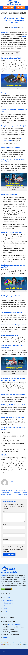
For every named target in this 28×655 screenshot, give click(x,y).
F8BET (24, 36)
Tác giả (5, 611)
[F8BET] (14, 3)
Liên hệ (5, 608)
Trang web (5, 539)
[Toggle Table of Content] (16, 53)
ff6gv (21, 27)
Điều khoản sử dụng (8, 600)
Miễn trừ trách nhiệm (8, 606)
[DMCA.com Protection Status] (6, 589)
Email (5, 532)
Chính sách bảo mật (8, 603)
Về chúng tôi (6, 597)
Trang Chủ (4, 12)
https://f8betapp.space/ (14, 624)
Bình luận (5, 511)
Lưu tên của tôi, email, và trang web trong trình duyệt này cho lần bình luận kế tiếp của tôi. (13, 549)
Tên (4, 524)
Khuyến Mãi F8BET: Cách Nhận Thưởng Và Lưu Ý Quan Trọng (20, 493)
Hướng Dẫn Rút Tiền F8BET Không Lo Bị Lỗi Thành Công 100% (7, 493)
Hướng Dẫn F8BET (13, 12)
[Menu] (2, 3)
